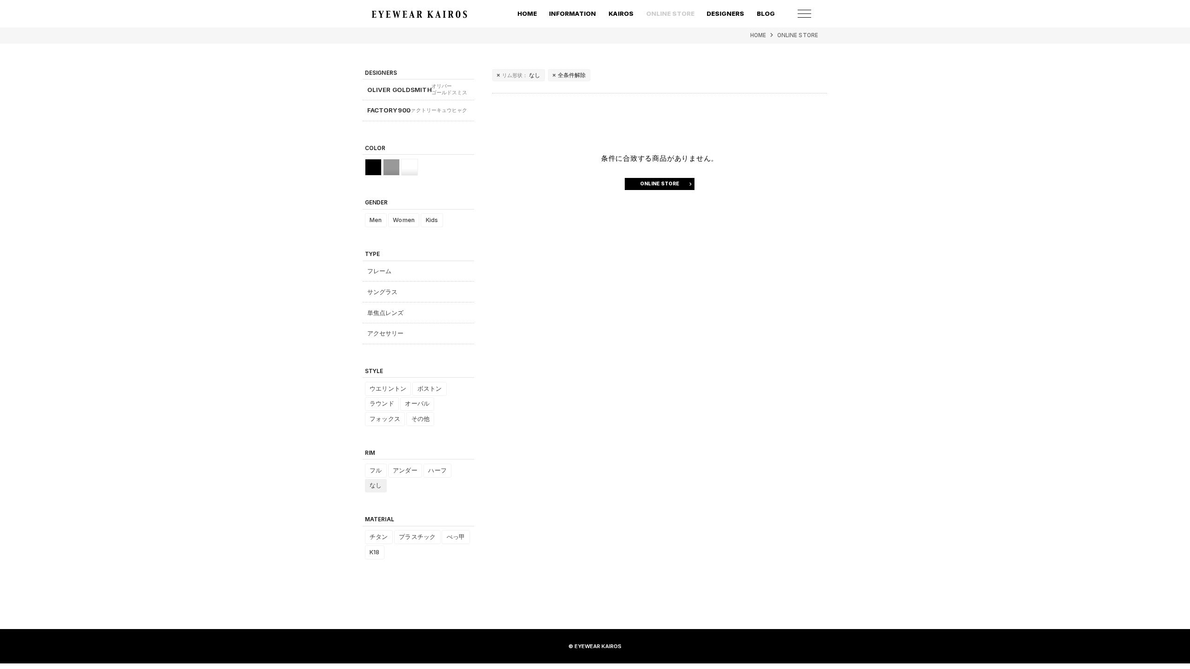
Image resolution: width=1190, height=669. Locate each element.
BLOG (766, 13)
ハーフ (437, 470)
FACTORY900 (417, 110)
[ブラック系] (373, 167)
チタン (379, 536)
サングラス (382, 291)
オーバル (417, 403)
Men (376, 219)
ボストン (429, 388)
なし (521, 75)
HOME (527, 13)
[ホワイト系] (409, 167)
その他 (420, 418)
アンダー (405, 470)
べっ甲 (456, 536)
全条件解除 (572, 75)
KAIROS (621, 13)
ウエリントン (388, 388)
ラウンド (382, 403)
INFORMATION (572, 13)
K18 (374, 552)
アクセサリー (385, 333)
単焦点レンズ (385, 312)
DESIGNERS (725, 13)
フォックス (385, 418)
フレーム (379, 271)
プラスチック (417, 536)
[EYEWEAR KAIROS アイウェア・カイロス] (419, 14)
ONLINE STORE (797, 35)
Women (404, 219)
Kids (432, 219)
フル (376, 470)
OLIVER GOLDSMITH (417, 89)
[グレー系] (391, 167)
